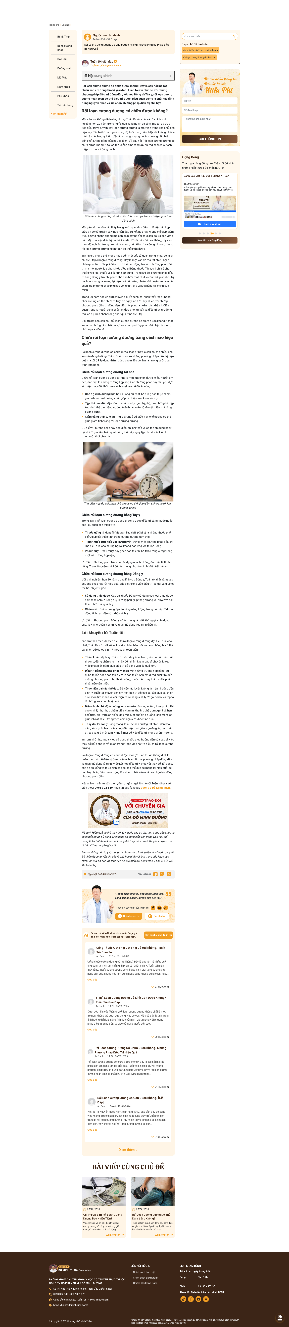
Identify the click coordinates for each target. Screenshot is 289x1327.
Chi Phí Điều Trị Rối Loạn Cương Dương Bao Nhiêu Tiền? (102, 1216)
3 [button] (208, 233)
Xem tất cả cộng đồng (210, 240)
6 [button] (220, 233)
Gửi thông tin (210, 139)
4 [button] (212, 233)
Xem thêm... (128, 1150)
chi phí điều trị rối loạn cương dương (200, 50)
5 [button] (216, 233)
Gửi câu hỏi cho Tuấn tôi (158, 935)
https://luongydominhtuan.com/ (70, 1305)
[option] (103, 1207)
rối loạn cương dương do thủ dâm (199, 57)
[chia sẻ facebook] (155, 874)
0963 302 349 (60, 1294)
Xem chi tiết (113, 1234)
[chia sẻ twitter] (162, 874)
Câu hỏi (66, 24)
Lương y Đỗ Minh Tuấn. (155, 787)
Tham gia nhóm (211, 224)
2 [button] (204, 233)
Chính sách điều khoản (145, 1277)
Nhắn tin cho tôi (131, 916)
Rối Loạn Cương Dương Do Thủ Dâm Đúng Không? (151, 1216)
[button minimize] (170, 75)
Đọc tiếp (92, 979)
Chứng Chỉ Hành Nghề (145, 1283)
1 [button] (200, 233)
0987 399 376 (77, 1294)
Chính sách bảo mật (144, 1272)
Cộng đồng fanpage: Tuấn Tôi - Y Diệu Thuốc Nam (81, 1299)
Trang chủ (54, 24)
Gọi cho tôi (159, 916)
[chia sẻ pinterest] (169, 874)
